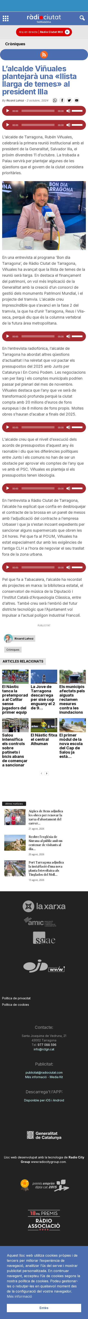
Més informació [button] (19, 1296)
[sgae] (44, 937)
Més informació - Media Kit (44, 1077)
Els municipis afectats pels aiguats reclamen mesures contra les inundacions (72, 699)
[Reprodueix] (8, 111)
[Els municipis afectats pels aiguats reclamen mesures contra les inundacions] (72, 677)
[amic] (44, 922)
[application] (44, 111)
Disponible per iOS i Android (44, 1100)
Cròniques (15, 43)
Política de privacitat (16, 998)
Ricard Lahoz (15, 100)
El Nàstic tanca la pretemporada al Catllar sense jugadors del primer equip (15, 699)
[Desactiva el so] (68, 111)
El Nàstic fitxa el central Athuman (44, 739)
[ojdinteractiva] (44, 968)
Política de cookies (15, 1004)
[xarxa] (44, 906)
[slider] (78, 110)
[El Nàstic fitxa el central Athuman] (44, 725)
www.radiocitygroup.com (48, 1162)
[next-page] (46, 773)
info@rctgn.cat (44, 1049)
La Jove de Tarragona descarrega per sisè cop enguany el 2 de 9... (43, 697)
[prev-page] (41, 773)
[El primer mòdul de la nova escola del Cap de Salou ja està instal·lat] (72, 725)
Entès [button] (44, 1308)
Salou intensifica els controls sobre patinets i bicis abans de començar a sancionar (15, 750)
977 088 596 (46, 1045)
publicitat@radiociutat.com (44, 1072)
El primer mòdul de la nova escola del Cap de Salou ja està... (71, 746)
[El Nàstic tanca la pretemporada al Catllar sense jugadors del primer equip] (15, 677)
